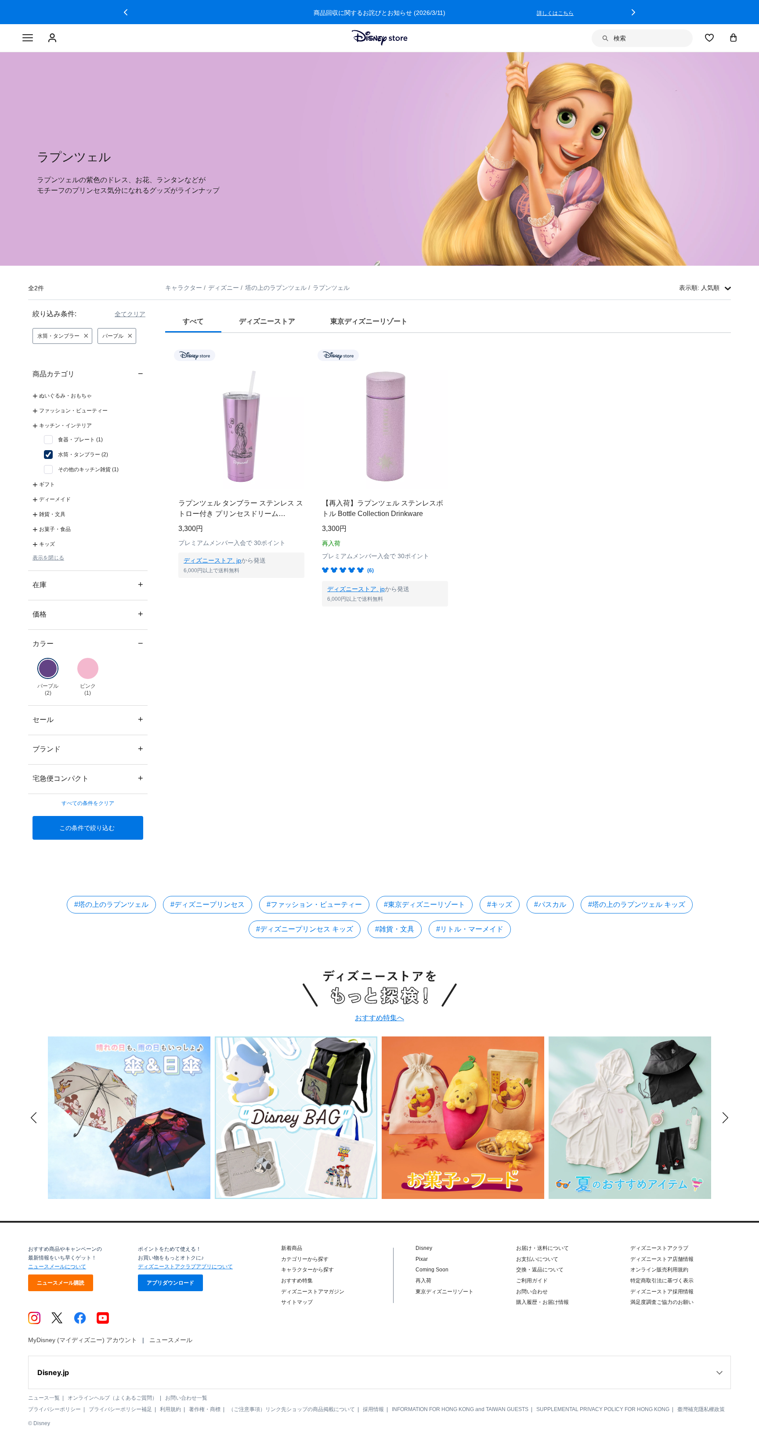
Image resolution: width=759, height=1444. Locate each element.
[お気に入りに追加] (303, 355)
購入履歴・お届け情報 (542, 1302)
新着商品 (291, 1248)
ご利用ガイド (532, 1281)
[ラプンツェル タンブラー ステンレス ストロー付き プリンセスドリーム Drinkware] (241, 426)
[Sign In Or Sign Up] (53, 38)
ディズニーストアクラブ (659, 1248)
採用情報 (373, 1409)
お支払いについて (537, 1259)
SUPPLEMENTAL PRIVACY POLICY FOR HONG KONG (602, 1409)
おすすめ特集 (297, 1281)
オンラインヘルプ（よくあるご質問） (112, 1398)
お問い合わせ (532, 1292)
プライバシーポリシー (54, 1409)
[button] (125, 12)
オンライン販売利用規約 (659, 1270)
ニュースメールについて (57, 1267)
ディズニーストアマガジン (312, 1292)
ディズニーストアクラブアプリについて (185, 1267)
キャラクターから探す (307, 1270)
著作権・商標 (204, 1409)
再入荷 (423, 1281)
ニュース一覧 (44, 1398)
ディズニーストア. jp (212, 560)
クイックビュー (241, 588)
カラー (88, 643)
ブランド (88, 748)
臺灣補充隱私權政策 (701, 1409)
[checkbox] (73, 439)
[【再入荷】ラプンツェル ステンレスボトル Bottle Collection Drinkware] (385, 426)
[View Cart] (733, 37)
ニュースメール (170, 1339)
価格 (88, 613)
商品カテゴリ (88, 373)
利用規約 (170, 1409)
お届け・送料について (542, 1248)
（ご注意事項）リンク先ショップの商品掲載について (291, 1409)
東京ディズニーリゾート (444, 1292)
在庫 (88, 584)
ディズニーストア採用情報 (662, 1292)
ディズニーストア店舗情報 (662, 1259)
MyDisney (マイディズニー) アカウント (82, 1339)
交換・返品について (540, 1270)
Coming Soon (432, 1270)
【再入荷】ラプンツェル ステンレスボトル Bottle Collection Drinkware (382, 508)
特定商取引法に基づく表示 (662, 1281)
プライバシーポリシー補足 (120, 1409)
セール (88, 719)
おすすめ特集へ (379, 1018)
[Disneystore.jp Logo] (380, 37)
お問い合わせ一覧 (186, 1398)
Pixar (422, 1259)
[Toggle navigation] (27, 38)
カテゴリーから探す (305, 1259)
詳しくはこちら (557, 13)
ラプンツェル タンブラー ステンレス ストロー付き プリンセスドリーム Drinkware (240, 509)
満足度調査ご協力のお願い (662, 1302)
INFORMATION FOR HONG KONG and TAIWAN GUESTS (460, 1409)
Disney (424, 1248)
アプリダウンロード (170, 1283)
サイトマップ (297, 1302)
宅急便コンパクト (88, 778)
